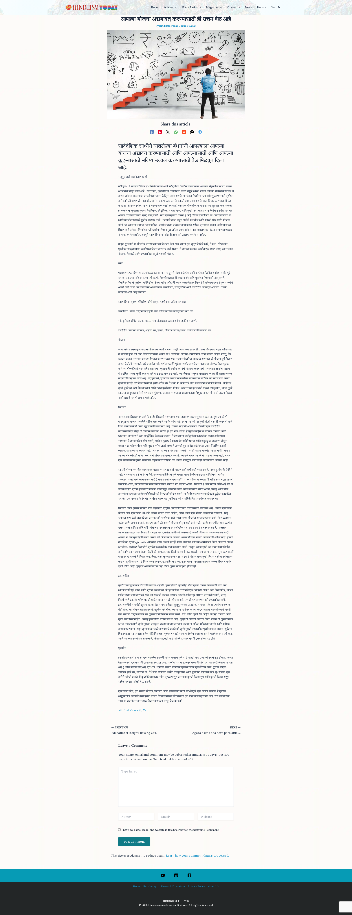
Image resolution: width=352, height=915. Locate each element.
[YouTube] (163, 875)
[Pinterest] (160, 132)
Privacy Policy (196, 886)
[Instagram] (176, 875)
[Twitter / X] (168, 132)
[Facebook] (152, 132)
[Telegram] (200, 132)
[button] (174, 7)
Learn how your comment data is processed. (197, 855)
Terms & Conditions (173, 886)
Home (136, 886)
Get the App (150, 886)
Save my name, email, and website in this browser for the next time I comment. (171, 829)
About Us (213, 886)
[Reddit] (184, 132)
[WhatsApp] (176, 132)
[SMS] (192, 132)
